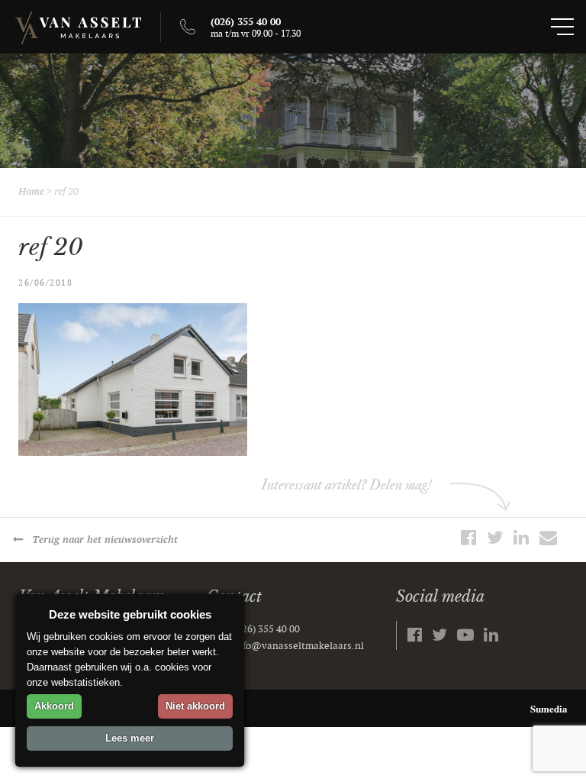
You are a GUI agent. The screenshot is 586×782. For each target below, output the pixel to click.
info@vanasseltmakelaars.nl (298, 646)
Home (31, 192)
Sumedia (549, 708)
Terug (105, 540)
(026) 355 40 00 (266, 629)
